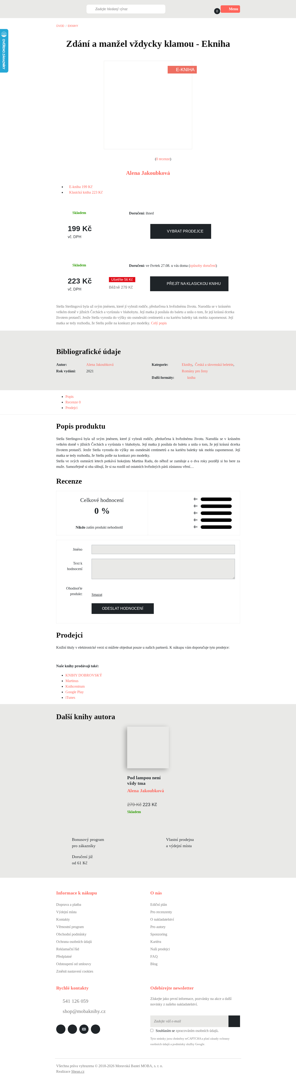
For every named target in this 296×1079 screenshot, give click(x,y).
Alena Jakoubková (148, 173)
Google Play (74, 692)
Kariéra (155, 942)
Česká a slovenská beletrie (214, 365)
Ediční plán (158, 905)
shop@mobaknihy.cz (84, 1011)
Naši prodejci (160, 949)
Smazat (95, 595)
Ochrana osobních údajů (74, 942)
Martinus (71, 681)
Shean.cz (77, 1071)
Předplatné (64, 956)
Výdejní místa (66, 912)
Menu (233, 9)
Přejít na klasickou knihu (194, 284)
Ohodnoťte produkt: (74, 591)
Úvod (60, 26)
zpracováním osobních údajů (197, 1031)
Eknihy (73, 26)
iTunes (70, 697)
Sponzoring (158, 934)
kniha (191, 378)
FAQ (154, 956)
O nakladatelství (162, 919)
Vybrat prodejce (185, 231)
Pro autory (158, 927)
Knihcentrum (75, 686)
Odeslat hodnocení (122, 608)
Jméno (77, 549)
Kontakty (63, 919)
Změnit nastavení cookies (74, 971)
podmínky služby (183, 1044)
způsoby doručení (203, 266)
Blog (153, 964)
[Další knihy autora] (120, 716)
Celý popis (159, 323)
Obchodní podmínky (71, 934)
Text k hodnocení (74, 566)
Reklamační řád (67, 949)
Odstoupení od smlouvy (73, 964)
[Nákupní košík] (213, 9)
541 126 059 (74, 1001)
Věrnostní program (70, 927)
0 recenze (163, 159)
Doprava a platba (68, 905)
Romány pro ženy (195, 371)
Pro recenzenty (161, 912)
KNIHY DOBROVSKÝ (83, 675)
